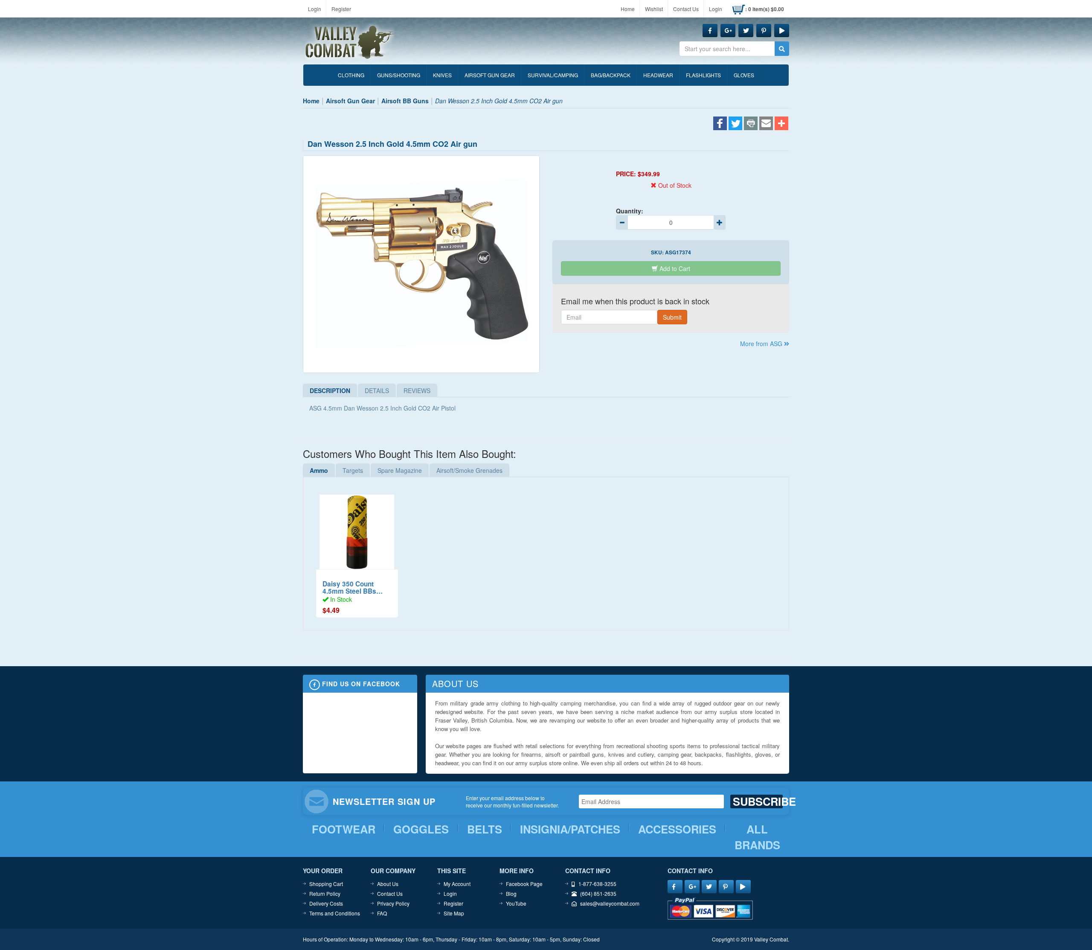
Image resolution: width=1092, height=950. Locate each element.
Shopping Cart (326, 883)
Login (314, 8)
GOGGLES (421, 829)
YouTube (516, 903)
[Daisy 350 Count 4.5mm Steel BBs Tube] (357, 527)
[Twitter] (735, 124)
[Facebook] (720, 124)
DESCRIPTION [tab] (330, 390)
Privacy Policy (393, 903)
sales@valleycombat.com (609, 903)
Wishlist (654, 8)
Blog (511, 893)
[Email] (766, 124)
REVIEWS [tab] (417, 390)
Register (341, 8)
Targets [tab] (353, 470)
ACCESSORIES (677, 829)
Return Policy (324, 893)
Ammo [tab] (319, 470)
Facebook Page (524, 883)
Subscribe (758, 801)
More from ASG (762, 343)
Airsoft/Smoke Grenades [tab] (469, 470)
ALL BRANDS (757, 837)
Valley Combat (350, 43)
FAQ (382, 913)
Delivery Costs (326, 903)
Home (628, 8)
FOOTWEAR (343, 829)
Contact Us (686, 8)
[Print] (750, 124)
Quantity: (629, 211)
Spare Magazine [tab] (400, 470)
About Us (387, 883)
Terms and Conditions (334, 913)
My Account (457, 883)
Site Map (454, 913)
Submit (672, 317)
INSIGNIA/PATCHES (570, 829)
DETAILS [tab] (377, 390)
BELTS (484, 829)
